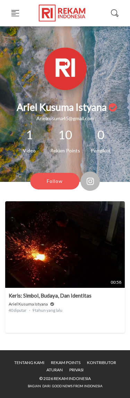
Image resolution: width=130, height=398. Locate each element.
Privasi (76, 369)
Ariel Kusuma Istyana (28, 304)
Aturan (54, 369)
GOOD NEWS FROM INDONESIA (77, 386)
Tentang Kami (29, 362)
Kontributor (101, 362)
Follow (55, 181)
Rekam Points (65, 362)
